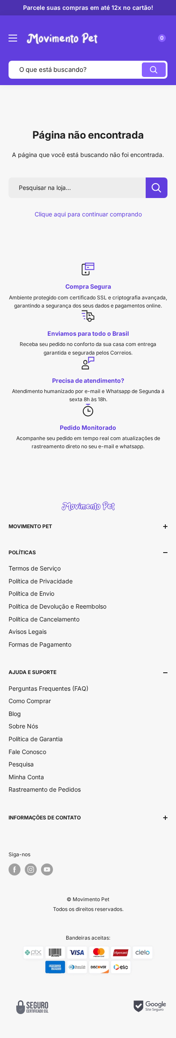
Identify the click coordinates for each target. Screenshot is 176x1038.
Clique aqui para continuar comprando (88, 214)
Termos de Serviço (35, 568)
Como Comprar (30, 700)
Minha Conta (26, 777)
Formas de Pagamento (40, 644)
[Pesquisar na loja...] (156, 187)
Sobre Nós (23, 726)
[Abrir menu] (13, 38)
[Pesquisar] (154, 69)
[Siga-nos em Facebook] (15, 869)
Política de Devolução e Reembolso (57, 606)
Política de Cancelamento (44, 619)
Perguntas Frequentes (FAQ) (48, 688)
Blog (15, 713)
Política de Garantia (36, 738)
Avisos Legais (28, 631)
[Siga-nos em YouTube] (47, 869)
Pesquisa (21, 764)
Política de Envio (31, 593)
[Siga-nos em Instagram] (31, 869)
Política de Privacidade (41, 581)
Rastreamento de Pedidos (45, 789)
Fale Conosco (27, 751)
